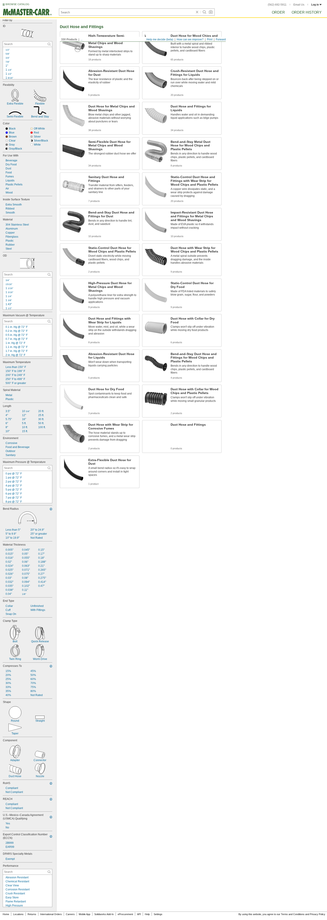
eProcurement (125, 914)
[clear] (197, 12)
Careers (70, 914)
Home (6, 914)
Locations (18, 914)
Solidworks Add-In (104, 914)
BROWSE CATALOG (17, 4)
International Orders (51, 914)
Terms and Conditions (293, 914)
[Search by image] (210, 12)
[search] (49, 44)
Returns (32, 914)
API (139, 914)
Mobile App (84, 914)
